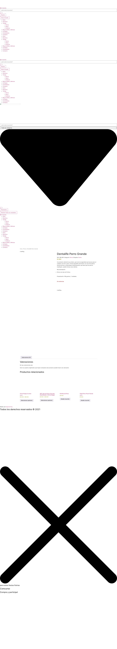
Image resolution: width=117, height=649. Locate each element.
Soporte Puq (9, 406)
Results (3, 15)
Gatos (6, 26)
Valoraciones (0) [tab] (26, 357)
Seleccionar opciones (26, 400)
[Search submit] (1, 12)
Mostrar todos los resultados (8, 212)
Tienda (4, 23)
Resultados (4, 209)
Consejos (5, 31)
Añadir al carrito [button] (65, 399)
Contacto (5, 34)
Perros (7, 25)
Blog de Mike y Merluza (9, 29)
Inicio (4, 20)
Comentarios (6, 33)
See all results (4, 17)
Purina (79, 257)
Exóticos (7, 28)
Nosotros (5, 21)
